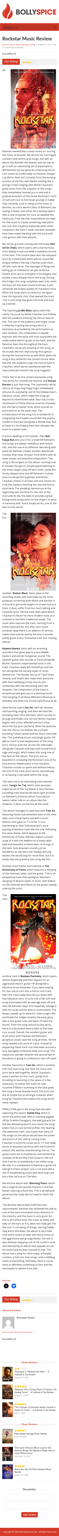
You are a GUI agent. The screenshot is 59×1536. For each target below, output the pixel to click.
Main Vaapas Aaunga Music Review (30, 1434)
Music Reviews (22, 44)
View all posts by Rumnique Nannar (18, 1332)
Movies (5, 44)
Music (12, 44)
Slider (33, 44)
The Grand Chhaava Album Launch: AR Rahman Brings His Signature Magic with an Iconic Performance (34, 1450)
